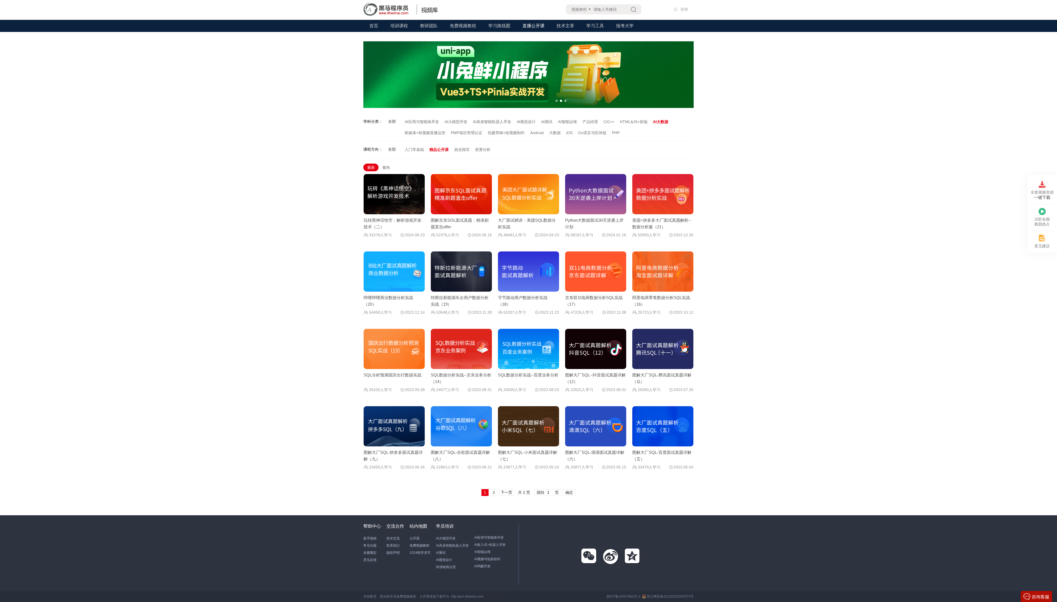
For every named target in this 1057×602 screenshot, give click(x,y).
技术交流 (393, 538)
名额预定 (370, 553)
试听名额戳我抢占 (1042, 221)
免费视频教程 (463, 25)
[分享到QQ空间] (632, 556)
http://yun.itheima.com (467, 596)
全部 (392, 121)
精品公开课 (439, 149)
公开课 (414, 538)
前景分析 (483, 149)
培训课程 (399, 25)
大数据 (555, 133)
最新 (371, 167)
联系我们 (393, 545)
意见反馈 (370, 560)
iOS (569, 133)
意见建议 (1042, 246)
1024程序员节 (420, 553)
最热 (386, 167)
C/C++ (608, 122)
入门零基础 (414, 149)
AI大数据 (660, 122)
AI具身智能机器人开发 (492, 122)
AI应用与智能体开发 (422, 122)
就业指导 (462, 149)
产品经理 (590, 122)
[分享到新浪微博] (611, 556)
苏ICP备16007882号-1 (623, 596)
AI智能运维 (567, 122)
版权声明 (393, 553)
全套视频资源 (1042, 195)
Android (537, 133)
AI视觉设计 (526, 122)
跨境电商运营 (446, 567)
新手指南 (370, 538)
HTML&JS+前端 (633, 122)
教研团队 (429, 25)
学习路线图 (499, 25)
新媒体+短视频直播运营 (425, 133)
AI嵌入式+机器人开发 (490, 545)
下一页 (506, 492)
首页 (373, 25)
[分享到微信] (589, 556)
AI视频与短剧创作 (487, 559)
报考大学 (625, 25)
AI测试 (546, 122)
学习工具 (595, 25)
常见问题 (370, 545)
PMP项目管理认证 (466, 133)
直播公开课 (533, 25)
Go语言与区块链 (592, 133)
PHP (616, 133)
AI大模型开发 (456, 122)
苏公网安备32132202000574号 (670, 596)
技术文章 (565, 25)
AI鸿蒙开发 (482, 566)
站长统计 (491, 596)
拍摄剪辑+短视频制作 (506, 133)
